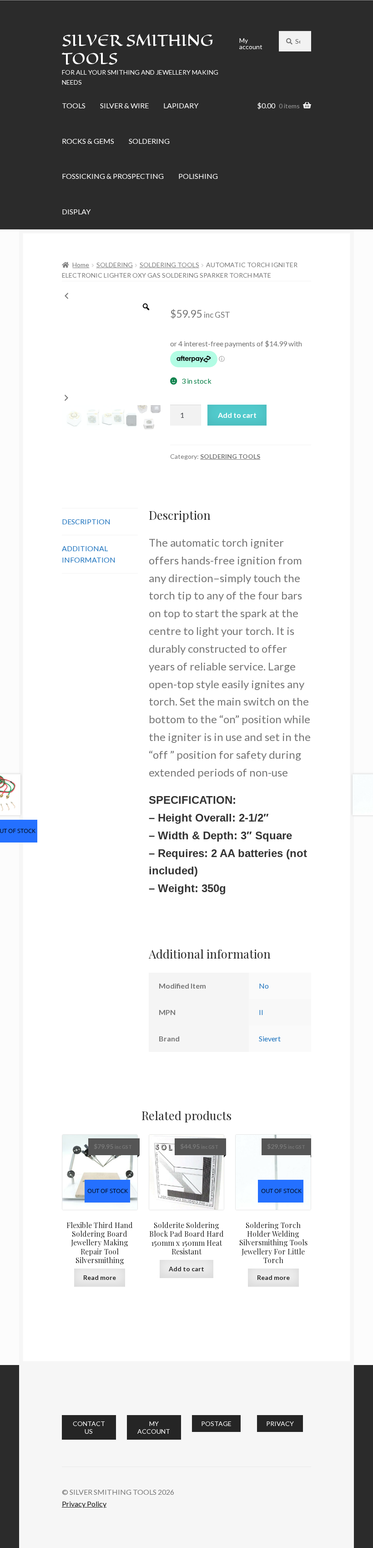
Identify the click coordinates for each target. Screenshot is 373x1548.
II (261, 1012)
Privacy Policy (84, 1503)
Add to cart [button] (186, 1269)
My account (250, 43)
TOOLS (74, 105)
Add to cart (237, 415)
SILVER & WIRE (124, 105)
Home (80, 265)
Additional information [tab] (89, 554)
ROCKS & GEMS (88, 141)
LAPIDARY (180, 105)
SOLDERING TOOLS (169, 265)
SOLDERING (149, 141)
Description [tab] (86, 521)
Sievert (270, 1038)
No (264, 985)
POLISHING (198, 176)
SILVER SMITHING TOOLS (137, 49)
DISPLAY (76, 211)
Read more (99, 1277)
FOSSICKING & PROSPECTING (113, 176)
